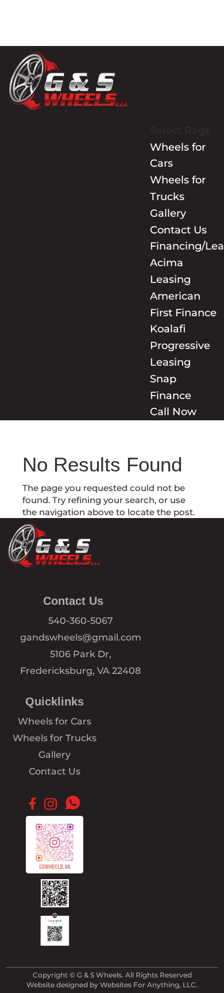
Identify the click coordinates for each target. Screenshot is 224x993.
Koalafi (168, 329)
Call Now (173, 411)
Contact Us (178, 230)
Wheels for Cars (54, 721)
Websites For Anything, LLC (148, 984)
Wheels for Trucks (54, 738)
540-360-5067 (80, 620)
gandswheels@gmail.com (80, 637)
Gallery (168, 213)
